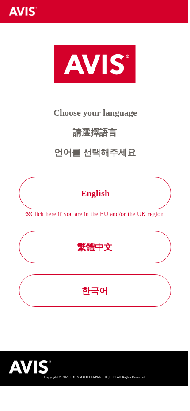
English (95, 193)
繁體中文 (95, 247)
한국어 (95, 290)
